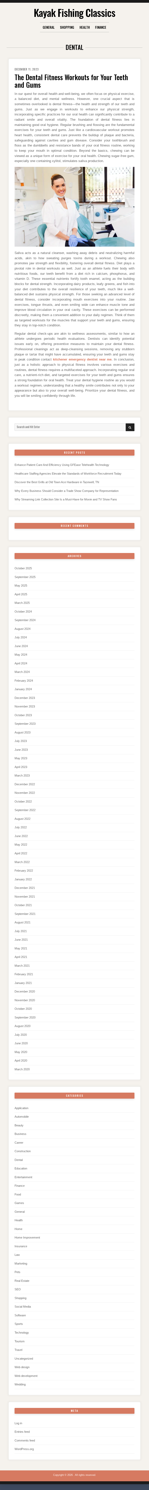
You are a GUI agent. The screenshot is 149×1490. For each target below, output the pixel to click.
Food (18, 1194)
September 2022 (25, 810)
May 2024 (21, 654)
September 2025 (25, 577)
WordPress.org (24, 1449)
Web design (22, 1367)
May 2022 (21, 844)
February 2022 (24, 870)
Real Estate (22, 1280)
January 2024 (23, 689)
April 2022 (21, 853)
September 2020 (25, 1017)
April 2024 (21, 663)
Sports (19, 1323)
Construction (23, 1151)
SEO (18, 1289)
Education (21, 1168)
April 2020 (21, 1060)
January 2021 (23, 983)
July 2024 (21, 637)
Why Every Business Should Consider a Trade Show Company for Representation (67, 490)
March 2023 (22, 775)
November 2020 (25, 1000)
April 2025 (21, 594)
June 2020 (21, 1043)
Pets (17, 1272)
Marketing (21, 1263)
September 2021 (25, 913)
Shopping (67, 27)
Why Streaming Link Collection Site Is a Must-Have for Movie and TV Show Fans (66, 499)
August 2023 (22, 732)
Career (19, 1142)
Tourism (20, 1341)
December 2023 (25, 697)
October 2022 (23, 801)
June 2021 (21, 939)
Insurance (21, 1246)
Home (18, 1229)
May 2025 (21, 585)
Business (20, 1133)
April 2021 (21, 957)
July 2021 (21, 931)
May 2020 (21, 1052)
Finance (100, 27)
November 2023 (25, 706)
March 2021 (22, 965)
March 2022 (22, 862)
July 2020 (21, 1034)
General (49, 27)
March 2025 (22, 602)
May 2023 (21, 758)
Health (85, 27)
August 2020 (22, 1026)
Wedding (20, 1384)
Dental (19, 1159)
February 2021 (24, 974)
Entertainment (23, 1177)
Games (19, 1203)
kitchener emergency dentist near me (82, 359)
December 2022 (25, 784)
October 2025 (23, 568)
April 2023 (21, 767)
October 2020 (23, 1008)
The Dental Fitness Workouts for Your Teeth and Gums (71, 81)
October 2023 (23, 715)
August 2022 (22, 818)
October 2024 (23, 611)
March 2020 (22, 1069)
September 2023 (25, 723)
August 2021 (22, 922)
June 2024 (21, 646)
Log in (18, 1423)
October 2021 (23, 905)
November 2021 (25, 896)
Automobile (22, 1116)
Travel (18, 1349)
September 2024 (25, 620)
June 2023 (21, 749)
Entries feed (22, 1431)
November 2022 (25, 792)
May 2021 (21, 948)
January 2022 (23, 879)
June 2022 (21, 836)
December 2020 (25, 991)
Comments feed (25, 1440)
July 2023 (21, 741)
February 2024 (24, 680)
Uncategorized (24, 1358)
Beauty (19, 1125)
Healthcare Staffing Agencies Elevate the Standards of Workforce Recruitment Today (68, 473)
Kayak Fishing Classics (74, 12)
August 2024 (22, 628)
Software (20, 1315)
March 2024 (22, 671)
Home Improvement (27, 1237)
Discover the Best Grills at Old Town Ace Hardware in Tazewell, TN (57, 482)
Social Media (23, 1306)
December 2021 (25, 887)
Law (17, 1254)
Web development (26, 1375)
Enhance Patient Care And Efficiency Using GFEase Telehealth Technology (62, 464)
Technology (22, 1332)
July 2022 (21, 827)
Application (21, 1108)
